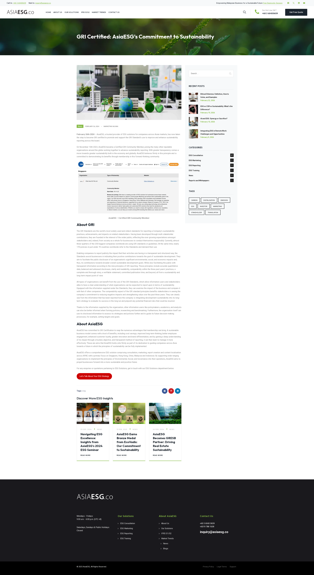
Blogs (165, 548)
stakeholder (196, 212)
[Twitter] (293, 3)
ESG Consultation (196, 155)
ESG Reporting (195, 165)
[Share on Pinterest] (171, 391)
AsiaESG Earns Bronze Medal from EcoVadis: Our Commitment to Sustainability (129, 442)
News (80, 126)
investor (203, 206)
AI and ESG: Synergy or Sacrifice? (213, 119)
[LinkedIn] (299, 3)
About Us (57, 12)
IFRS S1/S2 (85, 12)
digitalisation (209, 200)
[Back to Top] (309, 571)
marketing (217, 206)
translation (213, 212)
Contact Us (113, 12)
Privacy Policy (208, 567)
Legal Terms (222, 567)
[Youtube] (304, 3)
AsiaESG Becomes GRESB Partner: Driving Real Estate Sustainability (164, 442)
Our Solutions (72, 12)
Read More (85, 455)
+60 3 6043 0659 (207, 523)
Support (233, 567)
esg (84, 391)
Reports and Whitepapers (199, 181)
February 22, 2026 (207, 100)
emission (224, 200)
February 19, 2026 (207, 113)
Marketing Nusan (111, 126)
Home (48, 12)
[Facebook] (288, 3)
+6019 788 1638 (207, 526)
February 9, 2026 (207, 137)
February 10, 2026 (207, 122)
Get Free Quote (296, 12)
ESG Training (194, 170)
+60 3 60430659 (19, 3)
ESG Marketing (195, 160)
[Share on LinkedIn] (177, 391)
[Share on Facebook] (164, 391)
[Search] (244, 12)
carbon (194, 200)
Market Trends (99, 12)
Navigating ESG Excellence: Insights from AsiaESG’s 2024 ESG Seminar (91, 442)
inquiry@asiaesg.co (43, 3)
